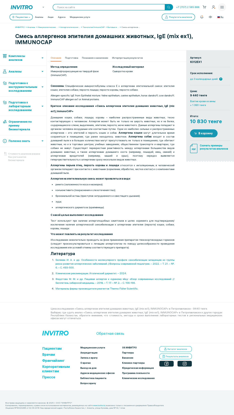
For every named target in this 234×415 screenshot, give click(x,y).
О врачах (85, 362)
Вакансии (127, 357)
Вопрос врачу (88, 383)
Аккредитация (88, 352)
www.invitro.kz (99, 405)
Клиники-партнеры (133, 362)
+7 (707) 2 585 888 (187, 7)
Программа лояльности (136, 373)
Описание (56, 57)
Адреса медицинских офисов (97, 373)
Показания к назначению (95, 57)
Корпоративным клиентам (56, 368)
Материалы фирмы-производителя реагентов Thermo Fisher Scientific (97, 288)
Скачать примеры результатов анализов (214, 147)
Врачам (48, 354)
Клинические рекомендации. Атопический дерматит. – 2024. (91, 273)
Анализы (39, 17)
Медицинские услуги (80, 17)
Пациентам (52, 348)
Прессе (48, 377)
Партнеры (128, 352)
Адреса (61, 17)
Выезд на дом (88, 368)
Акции (50, 17)
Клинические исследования (138, 378)
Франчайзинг (53, 360)
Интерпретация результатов (127, 57)
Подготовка (71, 57)
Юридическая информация (138, 368)
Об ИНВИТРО (129, 347)
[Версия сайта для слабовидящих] (210, 17)
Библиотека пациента (93, 378)
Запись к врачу (89, 357)
